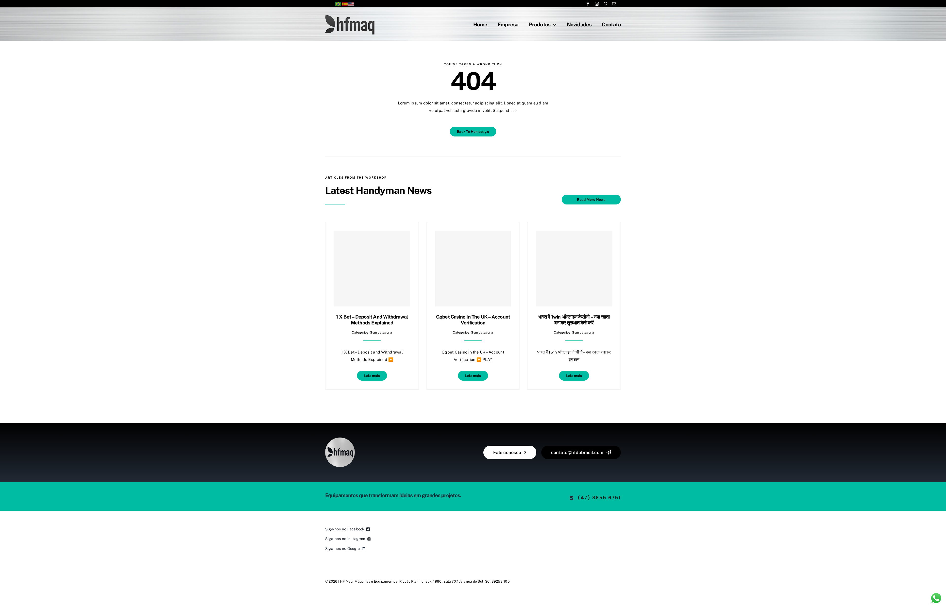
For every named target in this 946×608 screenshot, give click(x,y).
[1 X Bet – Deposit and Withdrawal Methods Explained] (372, 268)
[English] (351, 3)
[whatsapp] (605, 4)
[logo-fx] (349, 16)
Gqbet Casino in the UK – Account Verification (473, 320)
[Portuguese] (338, 3)
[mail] (614, 4)
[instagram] (597, 4)
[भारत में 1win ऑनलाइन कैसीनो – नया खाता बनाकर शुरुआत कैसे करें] (574, 268)
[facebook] (588, 4)
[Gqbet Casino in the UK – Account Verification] (473, 268)
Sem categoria (381, 332)
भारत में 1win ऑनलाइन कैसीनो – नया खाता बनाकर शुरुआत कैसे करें (574, 320)
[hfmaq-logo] (340, 439)
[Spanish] (345, 3)
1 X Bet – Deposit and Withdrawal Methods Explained (372, 320)
